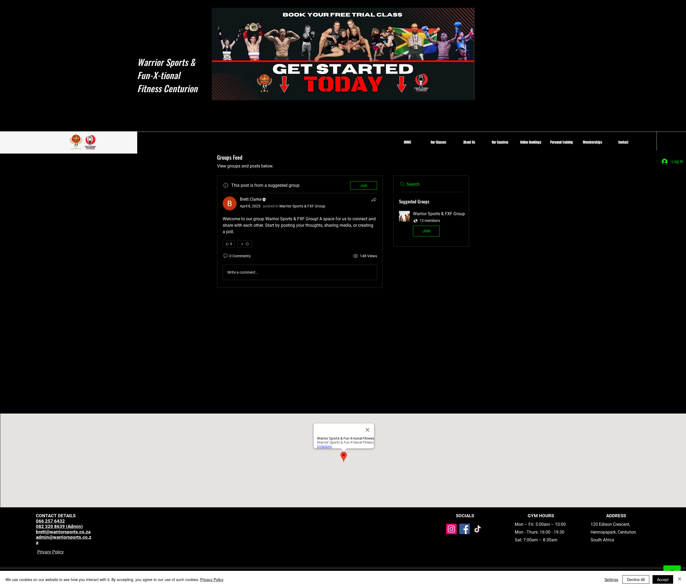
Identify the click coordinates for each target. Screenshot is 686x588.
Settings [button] (611, 579)
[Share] (374, 199)
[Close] (679, 579)
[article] (300, 232)
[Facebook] (464, 529)
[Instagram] (451, 529)
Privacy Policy (50, 551)
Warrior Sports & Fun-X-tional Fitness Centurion (167, 75)
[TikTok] (477, 529)
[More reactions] (245, 243)
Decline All (636, 579)
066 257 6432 (50, 521)
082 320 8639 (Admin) (59, 526)
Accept (663, 579)
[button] (438, 142)
